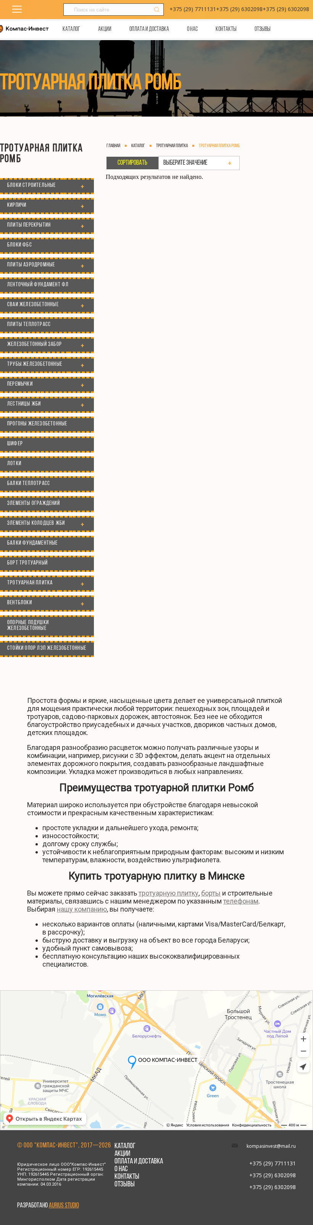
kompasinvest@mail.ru (271, 1146)
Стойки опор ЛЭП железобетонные (46, 648)
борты (211, 893)
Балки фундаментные (32, 543)
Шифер (15, 444)
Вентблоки (19, 603)
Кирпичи (16, 205)
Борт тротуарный (27, 563)
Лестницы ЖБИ (24, 404)
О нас (192, 29)
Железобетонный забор (34, 344)
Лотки (14, 464)
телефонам (240, 901)
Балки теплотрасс (28, 484)
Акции (104, 29)
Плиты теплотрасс (29, 325)
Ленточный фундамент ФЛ (38, 285)
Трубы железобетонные (34, 364)
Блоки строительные (31, 185)
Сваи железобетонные (33, 305)
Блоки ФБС (19, 245)
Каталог (71, 29)
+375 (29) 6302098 (239, 9)
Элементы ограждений (33, 503)
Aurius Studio (64, 1205)
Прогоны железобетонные (37, 424)
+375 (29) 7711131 (192, 9)
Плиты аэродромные (31, 265)
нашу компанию (82, 909)
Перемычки (20, 384)
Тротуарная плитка (30, 583)
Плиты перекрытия (29, 225)
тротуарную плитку (168, 893)
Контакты (226, 29)
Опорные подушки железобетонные (28, 625)
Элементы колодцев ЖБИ (36, 523)
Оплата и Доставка (149, 29)
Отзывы (263, 29)
